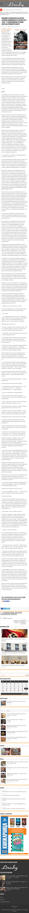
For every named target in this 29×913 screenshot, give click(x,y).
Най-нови (3, 710)
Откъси (18, 26)
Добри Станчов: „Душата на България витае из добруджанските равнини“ (16, 888)
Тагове (7, 710)
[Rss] (13, 908)
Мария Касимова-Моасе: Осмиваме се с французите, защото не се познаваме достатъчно (19, 621)
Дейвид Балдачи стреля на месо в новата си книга (17, 767)
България (7, 12)
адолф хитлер (18, 612)
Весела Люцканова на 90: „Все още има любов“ (12, 9)
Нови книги (15, 26)
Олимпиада (13, 614)
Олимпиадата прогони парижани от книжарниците (14, 652)
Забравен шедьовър (7, 618)
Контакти (2, 899)
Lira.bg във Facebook (4, 901)
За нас (1, 897)
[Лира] (15, 3)
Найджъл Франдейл (5, 614)
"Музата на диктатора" (9, 612)
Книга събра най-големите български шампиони (13, 665)
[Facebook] (15, 908)
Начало (1, 12)
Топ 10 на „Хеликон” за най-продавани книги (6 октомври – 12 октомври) (16, 876)
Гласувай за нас (14, 906)
